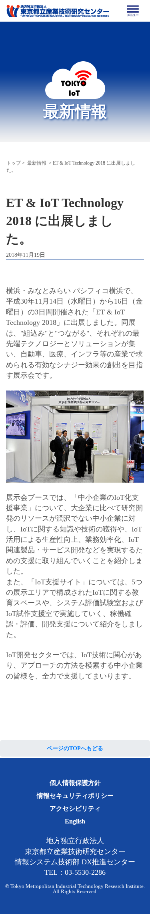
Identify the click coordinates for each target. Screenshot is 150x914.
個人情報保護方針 (75, 782)
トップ (13, 163)
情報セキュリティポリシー (75, 795)
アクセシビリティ (75, 808)
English (75, 821)
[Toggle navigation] (133, 10)
